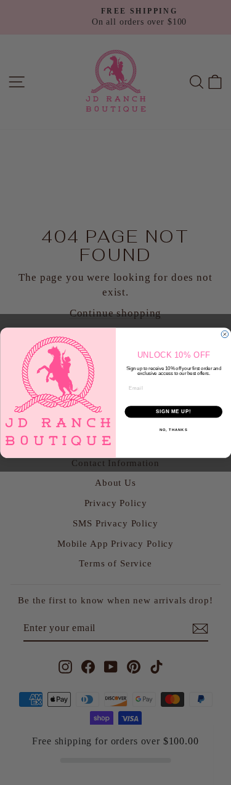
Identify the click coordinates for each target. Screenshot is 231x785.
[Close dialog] (225, 334)
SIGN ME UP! (173, 411)
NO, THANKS (173, 429)
